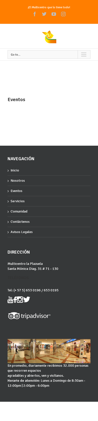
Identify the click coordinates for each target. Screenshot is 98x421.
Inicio (15, 170)
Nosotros (18, 180)
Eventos (16, 191)
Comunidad (19, 211)
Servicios (18, 201)
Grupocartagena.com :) (49, 406)
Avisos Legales (22, 232)
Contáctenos (20, 222)
